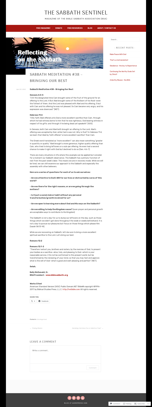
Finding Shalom (37, 328)
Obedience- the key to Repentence (123, 66)
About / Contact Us (106, 28)
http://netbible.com (71, 289)
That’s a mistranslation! (119, 60)
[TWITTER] (74, 398)
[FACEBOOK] (69, 398)
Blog (90, 28)
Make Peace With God (118, 54)
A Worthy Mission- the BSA (120, 80)
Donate (58, 28)
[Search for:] (125, 40)
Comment (92, 368)
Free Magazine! (43, 28)
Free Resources (75, 28)
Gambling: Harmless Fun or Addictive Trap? (86, 328)
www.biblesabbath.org (57, 275)
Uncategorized (42, 319)
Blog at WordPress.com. (76, 403)
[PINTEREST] (78, 398)
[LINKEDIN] (83, 398)
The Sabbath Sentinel (76, 13)
